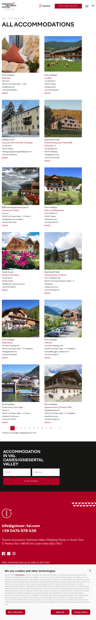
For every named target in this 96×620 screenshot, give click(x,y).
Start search (31, 481)
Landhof (48, 78)
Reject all (60, 612)
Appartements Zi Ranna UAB (58, 407)
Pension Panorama (10, 275)
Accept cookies (81, 612)
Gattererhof (7, 343)
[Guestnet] (14, 554)
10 (51, 428)
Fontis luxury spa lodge (12, 407)
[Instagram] (8, 554)
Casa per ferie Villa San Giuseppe (17, 143)
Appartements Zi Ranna (55, 275)
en (93, 6)
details (5, 93)
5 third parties (19, 575)
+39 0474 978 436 (19, 531)
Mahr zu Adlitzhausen (54, 211)
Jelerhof (48, 343)
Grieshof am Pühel (10, 211)
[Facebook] (3, 554)
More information (15, 612)
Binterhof (6, 78)
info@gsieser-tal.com (21, 526)
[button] (90, 570)
